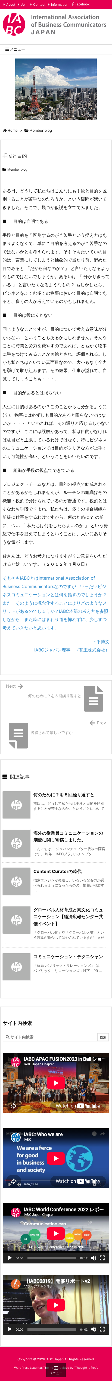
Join (24, 4)
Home (13, 130)
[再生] (10, 1258)
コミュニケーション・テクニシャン (68, 956)
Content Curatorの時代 (57, 871)
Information (59, 4)
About (10, 4)
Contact (39, 4)
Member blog (40, 130)
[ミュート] (93, 1258)
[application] (56, 1233)
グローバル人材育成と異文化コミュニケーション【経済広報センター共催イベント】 (68, 916)
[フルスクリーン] (102, 1258)
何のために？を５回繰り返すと (63, 794)
